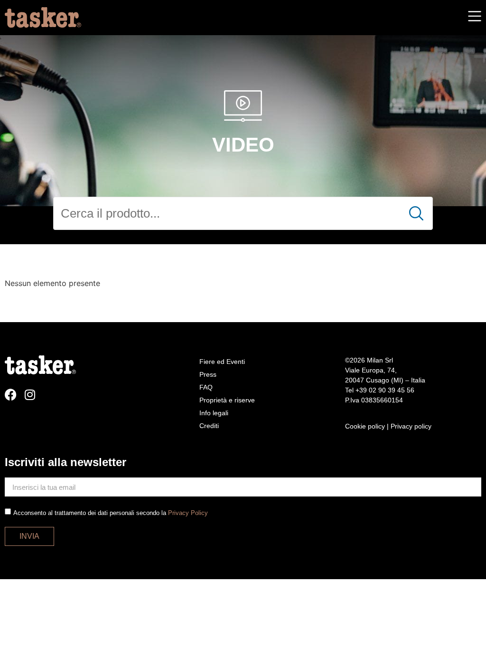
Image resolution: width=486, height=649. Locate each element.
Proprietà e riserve (227, 400)
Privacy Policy (188, 512)
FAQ (206, 387)
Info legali (213, 413)
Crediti (209, 425)
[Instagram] (30, 395)
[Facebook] (11, 395)
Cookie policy (365, 426)
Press (207, 374)
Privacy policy (411, 426)
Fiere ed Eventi (222, 361)
